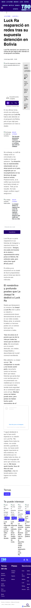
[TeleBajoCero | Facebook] (1, 12)
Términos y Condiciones (5, 602)
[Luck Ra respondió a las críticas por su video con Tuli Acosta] (6, 512)
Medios (16, 2)
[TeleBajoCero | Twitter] (4, 12)
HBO (28, 577)
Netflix (28, 571)
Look (21, 2)
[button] (12, 232)
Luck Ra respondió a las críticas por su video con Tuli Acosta (7, 530)
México (13, 604)
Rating (26, 2)
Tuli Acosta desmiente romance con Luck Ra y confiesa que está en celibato (16, 141)
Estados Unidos (8, 604)
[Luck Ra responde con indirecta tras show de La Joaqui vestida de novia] (13, 512)
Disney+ (29, 574)
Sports (28, 584)
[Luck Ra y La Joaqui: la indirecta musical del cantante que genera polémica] (27, 509)
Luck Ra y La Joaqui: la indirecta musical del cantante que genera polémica (28, 526)
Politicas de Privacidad (15, 602)
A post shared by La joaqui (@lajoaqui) (16, 427)
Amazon (24, 589)
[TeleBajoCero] (7, 559)
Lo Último (9, 2)
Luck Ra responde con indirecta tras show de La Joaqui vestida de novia (14, 532)
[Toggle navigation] (2, 7)
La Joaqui (22, 520)
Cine (28, 581)
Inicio (3, 2)
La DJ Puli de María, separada (26, 77)
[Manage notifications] (27, 604)
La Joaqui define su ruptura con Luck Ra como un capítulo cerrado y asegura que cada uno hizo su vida (16, 211)
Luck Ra (7, 494)
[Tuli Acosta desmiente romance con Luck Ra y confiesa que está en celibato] (7, 134)
